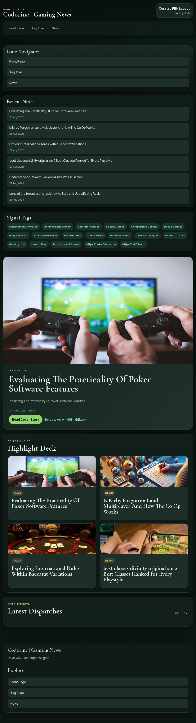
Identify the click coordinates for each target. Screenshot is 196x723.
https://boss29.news (66, 244)
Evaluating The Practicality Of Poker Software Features (45, 503)
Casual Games (115, 226)
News (56, 28)
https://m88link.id (133, 244)
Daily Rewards (18, 235)
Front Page (16, 28)
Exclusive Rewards (46, 235)
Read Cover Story (25, 419)
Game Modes (72, 235)
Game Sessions (120, 235)
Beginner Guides (89, 226)
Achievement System (57, 226)
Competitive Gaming (144, 226)
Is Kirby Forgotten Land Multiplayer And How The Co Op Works (141, 506)
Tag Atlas (38, 28)
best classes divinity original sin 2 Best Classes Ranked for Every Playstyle (140, 574)
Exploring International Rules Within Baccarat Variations (45, 571)
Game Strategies (147, 235)
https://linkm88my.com (101, 244)
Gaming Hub (17, 244)
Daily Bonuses (173, 226)
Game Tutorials (175, 235)
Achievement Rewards (23, 226)
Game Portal (95, 235)
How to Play (39, 244)
